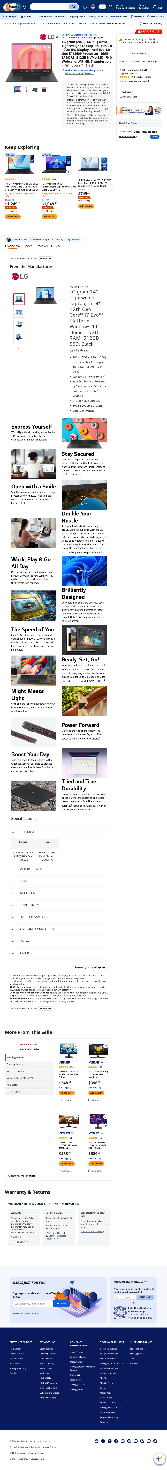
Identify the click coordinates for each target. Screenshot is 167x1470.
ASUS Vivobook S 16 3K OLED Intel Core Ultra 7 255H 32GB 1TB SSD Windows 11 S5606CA (21, 186)
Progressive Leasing (109, 1417)
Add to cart (12, 216)
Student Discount (108, 1402)
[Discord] (149, 1441)
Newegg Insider (77, 1389)
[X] (109, 1441)
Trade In (104, 1422)
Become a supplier (108, 1348)
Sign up (61, 1303)
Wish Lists (44, 1373)
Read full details (18, 1237)
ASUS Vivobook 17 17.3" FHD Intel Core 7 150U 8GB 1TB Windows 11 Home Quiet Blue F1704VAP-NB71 (95, 183)
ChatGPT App (106, 1397)
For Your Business (108, 1358)
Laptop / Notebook (50, 23)
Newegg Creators (108, 1373)
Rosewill (134, 1363)
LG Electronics (86, 23)
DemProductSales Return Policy (56, 1237)
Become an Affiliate (109, 1368)
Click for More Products (21, 1175)
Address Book (46, 1368)
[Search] (73, 6)
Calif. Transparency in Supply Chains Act (28, 1453)
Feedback (46, 258)
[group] (19, 299)
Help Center (15, 1348)
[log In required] (76, 1046)
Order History (46, 1358)
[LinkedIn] (122, 1441)
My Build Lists (46, 1378)
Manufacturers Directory (92, 1231)
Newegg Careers (77, 1384)
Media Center (76, 1361)
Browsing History (47, 1353)
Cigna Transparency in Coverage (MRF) (27, 1458)
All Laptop (69, 23)
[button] (24, 6)
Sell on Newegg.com (109, 1353)
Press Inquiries (77, 1379)
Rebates (103, 1388)
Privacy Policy (35, 1447)
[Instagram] (116, 1441)
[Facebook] (103, 1441)
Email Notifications (48, 1388)
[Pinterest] (129, 1441)
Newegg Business (138, 1348)
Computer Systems (25, 23)
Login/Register (46, 1348)
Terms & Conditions (19, 1447)
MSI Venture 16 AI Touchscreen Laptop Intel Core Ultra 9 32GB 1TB (59, 186)
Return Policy (16, 1363)
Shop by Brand (106, 1383)
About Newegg (77, 1352)
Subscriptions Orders (49, 1392)
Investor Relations (78, 1357)
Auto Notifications (48, 1397)
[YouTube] (135, 1441)
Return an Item (16, 1358)
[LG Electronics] (49, 36)
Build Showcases (107, 1412)
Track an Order (16, 1353)
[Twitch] (142, 1441)
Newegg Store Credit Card (112, 1407)
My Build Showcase (48, 1383)
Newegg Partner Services (111, 1363)
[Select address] (24, 6)
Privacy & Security (18, 1368)
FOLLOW (155, 136)
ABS (132, 1358)
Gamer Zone (76, 1374)
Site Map (104, 1378)
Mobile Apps (105, 1392)
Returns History (47, 1363)
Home (8, 23)
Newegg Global (137, 1353)
